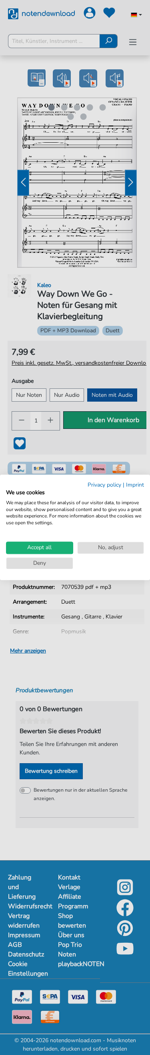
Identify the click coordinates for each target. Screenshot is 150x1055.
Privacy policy (104, 485)
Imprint (135, 485)
